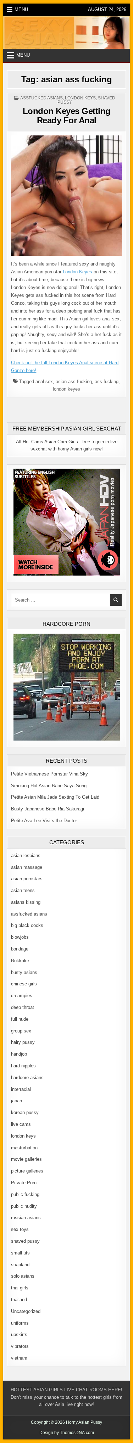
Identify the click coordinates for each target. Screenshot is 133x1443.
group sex (21, 1031)
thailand (19, 1299)
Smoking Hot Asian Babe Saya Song (49, 785)
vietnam (19, 1358)
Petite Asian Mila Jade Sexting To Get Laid (55, 797)
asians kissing (25, 902)
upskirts (19, 1334)
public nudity (24, 1206)
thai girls (19, 1287)
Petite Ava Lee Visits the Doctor (44, 820)
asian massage (26, 867)
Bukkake (20, 960)
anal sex (44, 381)
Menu (21, 9)
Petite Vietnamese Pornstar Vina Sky (49, 774)
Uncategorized (25, 1311)
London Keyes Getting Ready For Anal (67, 115)
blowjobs (20, 937)
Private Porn (24, 1182)
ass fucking (106, 381)
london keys (80, 98)
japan (16, 1100)
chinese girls (24, 983)
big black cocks (27, 925)
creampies (21, 995)
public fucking (25, 1194)
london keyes (66, 389)
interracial (21, 1089)
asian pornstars (27, 878)
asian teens (23, 890)
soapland (20, 1264)
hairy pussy (23, 1042)
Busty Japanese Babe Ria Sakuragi (47, 808)
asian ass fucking (74, 381)
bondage (19, 949)
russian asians (26, 1217)
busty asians (24, 972)
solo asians (22, 1276)
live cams (21, 1124)
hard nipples (23, 1065)
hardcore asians (27, 1077)
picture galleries (27, 1171)
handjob (19, 1054)
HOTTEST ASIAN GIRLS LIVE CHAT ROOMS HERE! (66, 1389)
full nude (19, 1019)
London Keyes (77, 271)
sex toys (20, 1229)
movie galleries (26, 1159)
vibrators (20, 1346)
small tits (20, 1253)
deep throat (22, 1007)
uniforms (20, 1323)
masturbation (24, 1147)
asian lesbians (25, 855)
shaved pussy (25, 1241)
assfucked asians (41, 98)
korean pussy (25, 1112)
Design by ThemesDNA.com (66, 1432)
